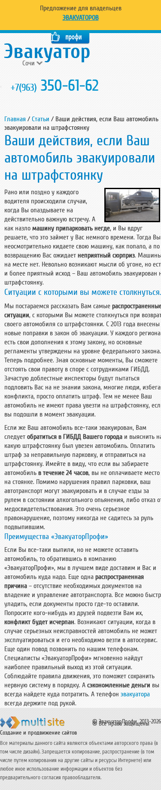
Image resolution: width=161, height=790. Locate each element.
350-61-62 (54, 86)
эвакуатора (135, 694)
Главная (15, 119)
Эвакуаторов (81, 17)
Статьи (40, 119)
